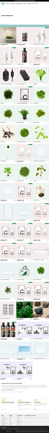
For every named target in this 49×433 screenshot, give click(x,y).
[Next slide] (15, 35)
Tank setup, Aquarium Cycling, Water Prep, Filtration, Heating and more (12, 391)
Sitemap (18, 424)
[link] (8, 409)
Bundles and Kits (3, 419)
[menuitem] (7, 3)
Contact (18, 420)
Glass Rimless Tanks (4, 417)
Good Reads (18, 418)
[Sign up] (46, 417)
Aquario (10, 419)
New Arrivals (3, 416)
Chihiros (10, 417)
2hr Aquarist (10, 421)
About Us (18, 417)
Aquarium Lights (3, 424)
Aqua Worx (10, 422)
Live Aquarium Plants (4, 420)
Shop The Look (19, 416)
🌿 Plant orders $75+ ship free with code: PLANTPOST (24, 0)
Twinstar (10, 418)
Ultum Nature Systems (11, 416)
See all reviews (46, 397)
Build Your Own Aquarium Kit (5, 418)
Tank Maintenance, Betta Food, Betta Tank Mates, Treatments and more (12, 392)
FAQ (17, 419)
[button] (45, 3)
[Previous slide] (1, 35)
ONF (9, 420)
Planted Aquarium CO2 (4, 425)
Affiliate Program (19, 421)
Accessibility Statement (20, 425)
